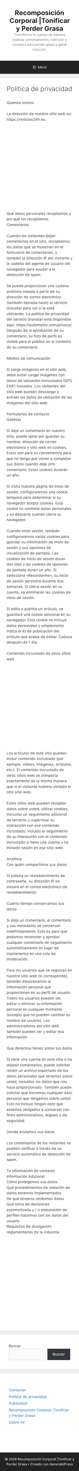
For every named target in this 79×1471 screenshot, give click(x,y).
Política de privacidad (28, 1397)
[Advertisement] (39, 167)
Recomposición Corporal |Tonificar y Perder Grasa (39, 20)
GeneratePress (61, 1464)
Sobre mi (17, 1422)
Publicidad (18, 1403)
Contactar (17, 1390)
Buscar (15, 1346)
